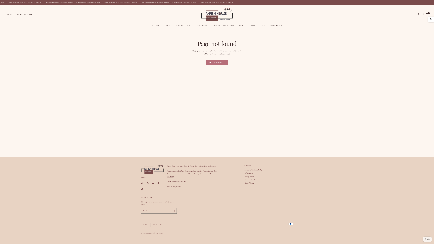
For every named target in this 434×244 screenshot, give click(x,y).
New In (168, 25)
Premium (216, 25)
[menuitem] (156, 25)
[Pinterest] (160, 183)
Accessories (251, 25)
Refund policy (248, 173)
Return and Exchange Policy (253, 170)
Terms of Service (249, 183)
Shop (189, 25)
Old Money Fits (229, 25)
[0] (426, 14)
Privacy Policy (249, 176)
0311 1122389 (170, 176)
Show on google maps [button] (174, 186)
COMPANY (248, 165)
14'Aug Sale (156, 25)
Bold (241, 25)
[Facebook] (143, 183)
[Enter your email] (174, 211)
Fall (262, 25)
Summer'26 (179, 25)
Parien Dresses (202, 25)
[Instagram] (149, 183)
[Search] (423, 14)
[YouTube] (154, 183)
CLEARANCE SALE (276, 25)
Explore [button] (143, 177)
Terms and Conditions (251, 180)
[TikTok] (143, 189)
